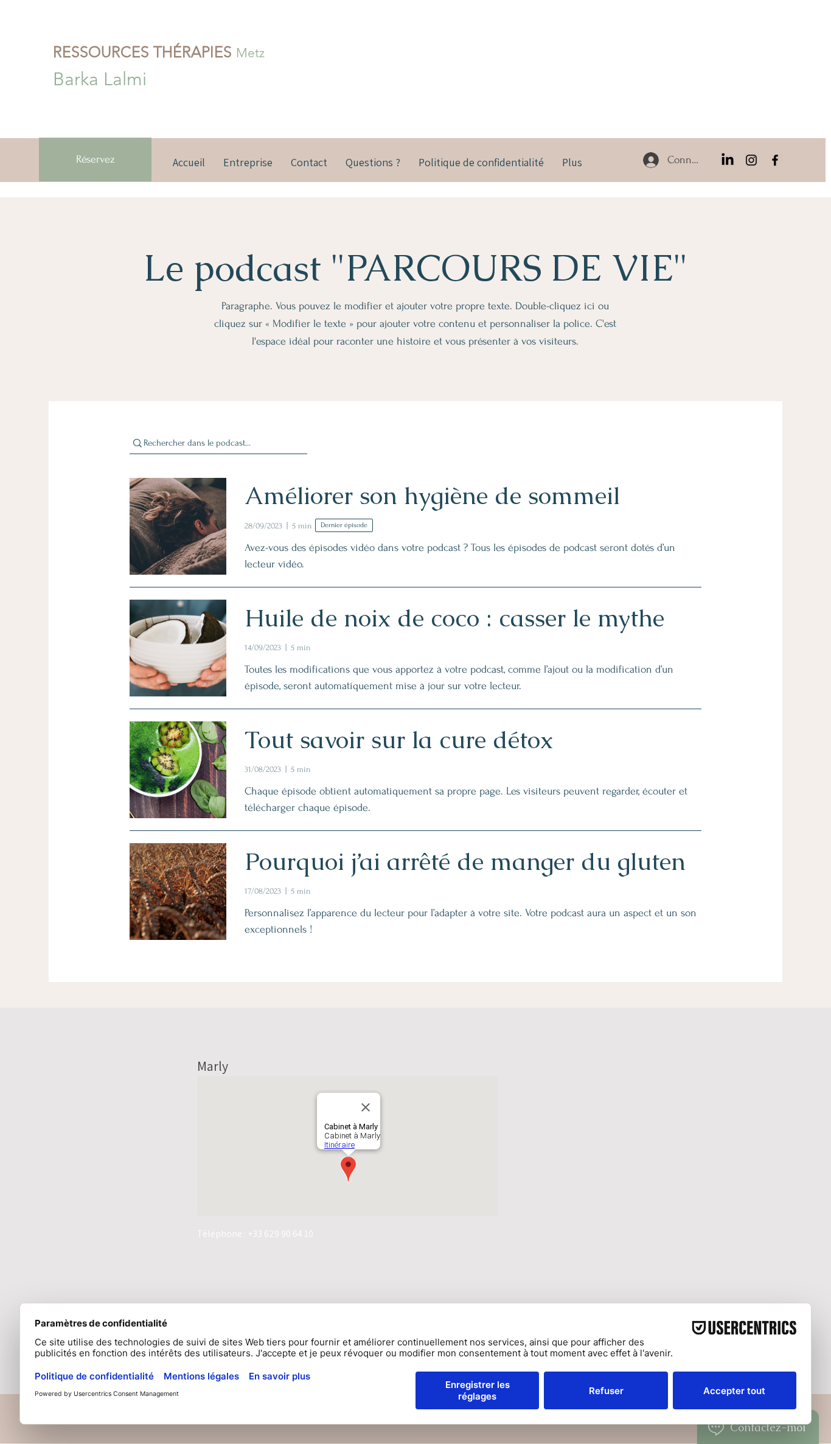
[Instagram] (751, 160)
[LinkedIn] (727, 160)
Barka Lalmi (100, 79)
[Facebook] (775, 160)
